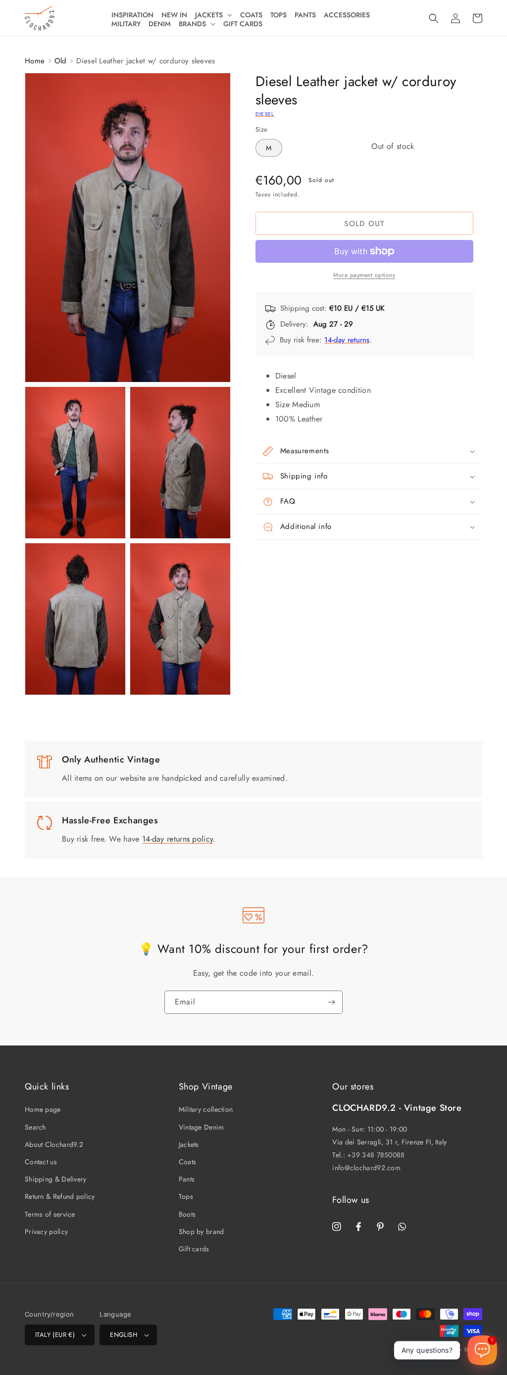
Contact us (41, 1162)
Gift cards (194, 1249)
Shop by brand (201, 1231)
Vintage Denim (201, 1127)
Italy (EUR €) (55, 1334)
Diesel (265, 114)
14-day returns (346, 339)
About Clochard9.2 (54, 1144)
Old (60, 60)
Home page (43, 1109)
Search (35, 1127)
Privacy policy (46, 1231)
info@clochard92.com (366, 1168)
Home (35, 60)
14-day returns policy (177, 839)
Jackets (189, 1144)
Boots (187, 1214)
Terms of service (50, 1214)
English (123, 1334)
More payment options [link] (364, 275)
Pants (187, 1179)
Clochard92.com (437, 1349)
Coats (188, 1162)
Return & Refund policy (60, 1196)
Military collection (206, 1109)
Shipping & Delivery (56, 1179)
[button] (213, 14)
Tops (186, 1196)
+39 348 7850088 (376, 1155)
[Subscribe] (331, 1002)
